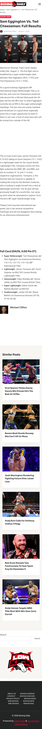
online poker (19, 720)
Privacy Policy (13, 699)
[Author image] (1, 31)
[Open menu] (39, 4)
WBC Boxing (13, 703)
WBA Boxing (28, 703)
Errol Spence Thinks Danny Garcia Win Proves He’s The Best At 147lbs (19, 391)
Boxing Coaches (27, 696)
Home (2, 9)
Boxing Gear (28, 701)
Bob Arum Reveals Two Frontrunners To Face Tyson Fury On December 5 (19, 566)
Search (3, 634)
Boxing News (5, 17)
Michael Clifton (11, 31)
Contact (11, 696)
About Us (12, 694)
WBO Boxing (13, 701)
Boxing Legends (27, 694)
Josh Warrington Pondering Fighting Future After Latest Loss (19, 478)
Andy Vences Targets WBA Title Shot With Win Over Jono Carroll (20, 611)
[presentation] (21, 371)
